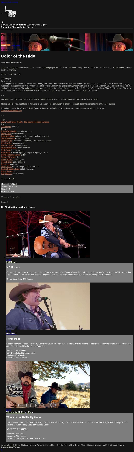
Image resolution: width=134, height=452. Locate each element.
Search (12, 25)
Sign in (44, 25)
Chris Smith (6, 150)
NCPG (20, 122)
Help (72, 445)
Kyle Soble (6, 152)
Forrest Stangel (7, 145)
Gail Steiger (11, 122)
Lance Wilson (7, 159)
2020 (3, 122)
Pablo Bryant (6, 141)
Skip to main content (9, 2)
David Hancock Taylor (11, 155)
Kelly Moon (6, 173)
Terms (77, 445)
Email (14, 184)
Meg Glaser (6, 134)
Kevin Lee (5, 164)
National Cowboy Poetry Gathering (36, 445)
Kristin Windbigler (9, 131)
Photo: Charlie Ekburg (60, 445)
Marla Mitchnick (8, 138)
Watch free (5, 45)
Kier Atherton (7, 171)
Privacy (83, 445)
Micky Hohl (6, 166)
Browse (5, 25)
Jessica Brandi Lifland (10, 169)
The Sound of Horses (32, 122)
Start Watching (34, 25)
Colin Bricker (7, 162)
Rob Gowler (6, 143)
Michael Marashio (8, 148)
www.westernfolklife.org (11, 111)
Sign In (30, 27)
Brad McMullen (8, 136)
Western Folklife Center (11, 445)
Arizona (45, 122)
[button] (2, 22)
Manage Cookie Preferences (106, 445)
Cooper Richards (8, 157)
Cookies (91, 445)
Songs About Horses (8, 62)
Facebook (5, 184)
